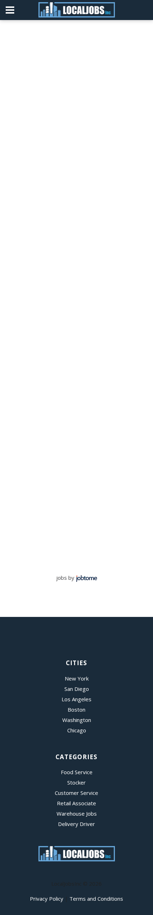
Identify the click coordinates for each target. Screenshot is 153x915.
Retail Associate (76, 803)
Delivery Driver (76, 823)
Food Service (77, 772)
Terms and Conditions (96, 898)
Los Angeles (76, 699)
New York (77, 678)
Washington (76, 719)
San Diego (76, 688)
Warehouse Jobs (77, 813)
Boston (76, 709)
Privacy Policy (46, 898)
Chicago (76, 730)
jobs (61, 577)
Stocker (76, 782)
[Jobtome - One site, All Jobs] (86, 577)
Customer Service (76, 792)
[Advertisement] (76, 112)
